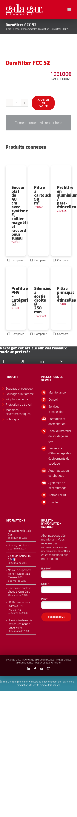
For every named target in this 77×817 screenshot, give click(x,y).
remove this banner (50, 685)
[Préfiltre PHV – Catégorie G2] (15, 276)
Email (45, 583)
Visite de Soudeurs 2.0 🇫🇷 (19, 557)
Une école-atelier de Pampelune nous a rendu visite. (20, 624)
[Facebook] (3, 361)
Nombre (46, 568)
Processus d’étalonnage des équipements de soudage (59, 456)
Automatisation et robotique (58, 473)
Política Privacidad (45, 659)
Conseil (53, 399)
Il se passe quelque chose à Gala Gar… (19, 590)
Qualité (53, 502)
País (44, 598)
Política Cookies (25, 662)
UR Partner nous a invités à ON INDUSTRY (19, 606)
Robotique (12, 419)
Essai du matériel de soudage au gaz (59, 436)
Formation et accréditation (57, 421)
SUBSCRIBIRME (56, 616)
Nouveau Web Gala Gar (19, 532)
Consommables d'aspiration (35, 29)
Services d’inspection (56, 409)
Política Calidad (63, 659)
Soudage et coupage (19, 388)
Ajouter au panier (43, 103)
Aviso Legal (29, 659)
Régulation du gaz (18, 399)
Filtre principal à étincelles (66, 294)
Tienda (16, 29)
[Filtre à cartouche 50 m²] (38, 175)
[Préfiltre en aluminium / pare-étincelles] (61, 175)
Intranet (57, 662)
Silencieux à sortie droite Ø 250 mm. (44, 300)
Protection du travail (19, 404)
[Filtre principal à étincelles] (61, 276)
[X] (22, 361)
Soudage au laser (18, 545)
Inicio (8, 29)
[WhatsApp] (61, 361)
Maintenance (57, 392)
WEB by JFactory (43, 662)
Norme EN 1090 (58, 495)
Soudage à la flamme (20, 394)
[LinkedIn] (42, 361)
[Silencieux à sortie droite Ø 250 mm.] (38, 276)
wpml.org (33, 681)
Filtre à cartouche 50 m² (44, 195)
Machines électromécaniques (18, 412)
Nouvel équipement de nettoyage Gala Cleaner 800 (19, 573)
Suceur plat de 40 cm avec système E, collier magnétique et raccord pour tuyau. (23, 213)
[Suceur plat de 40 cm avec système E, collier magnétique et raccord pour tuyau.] (15, 175)
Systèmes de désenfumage (57, 485)
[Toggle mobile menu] (69, 10)
